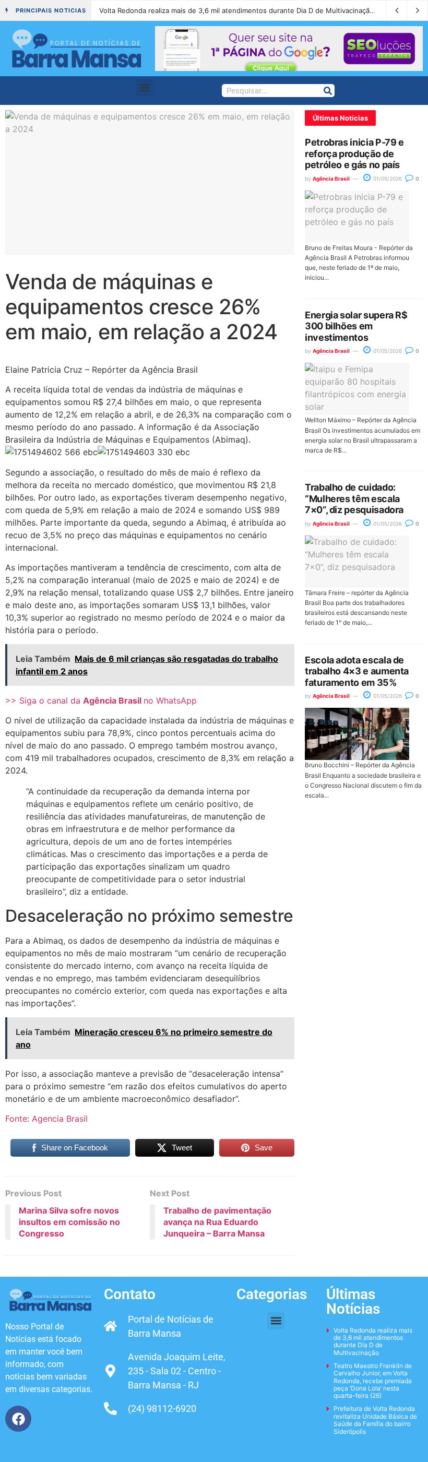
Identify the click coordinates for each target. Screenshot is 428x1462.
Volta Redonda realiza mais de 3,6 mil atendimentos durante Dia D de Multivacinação (236, 10)
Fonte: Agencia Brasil (46, 1118)
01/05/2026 (387, 178)
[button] (144, 87)
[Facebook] (18, 1419)
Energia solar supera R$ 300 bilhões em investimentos (356, 326)
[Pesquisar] (327, 91)
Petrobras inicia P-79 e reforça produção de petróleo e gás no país (354, 153)
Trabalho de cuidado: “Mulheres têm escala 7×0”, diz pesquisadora (354, 498)
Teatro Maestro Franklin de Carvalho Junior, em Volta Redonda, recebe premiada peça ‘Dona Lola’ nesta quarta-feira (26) (373, 1381)
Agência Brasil (331, 178)
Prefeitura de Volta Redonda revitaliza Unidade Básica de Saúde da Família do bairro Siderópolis (375, 1420)
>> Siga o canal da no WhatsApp (101, 700)
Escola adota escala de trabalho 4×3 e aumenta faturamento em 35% (357, 671)
